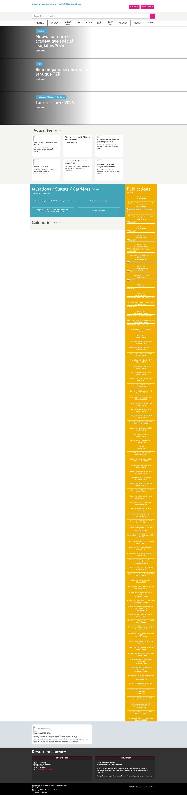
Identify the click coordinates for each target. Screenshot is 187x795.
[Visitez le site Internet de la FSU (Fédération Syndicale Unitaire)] (46, 790)
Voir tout (58, 131)
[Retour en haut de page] (8, 787)
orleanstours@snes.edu (45, 769)
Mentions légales (150, 787)
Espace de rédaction (41, 792)
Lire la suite (40, 50)
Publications (138, 189)
